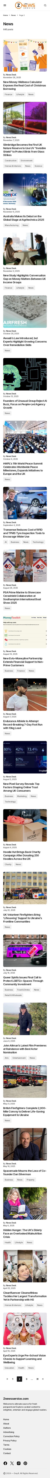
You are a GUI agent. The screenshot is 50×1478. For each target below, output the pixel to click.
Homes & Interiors (13, 166)
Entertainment (19, 1058)
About (6, 1423)
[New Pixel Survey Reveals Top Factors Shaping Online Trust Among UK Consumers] (25, 757)
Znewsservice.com (16, 1398)
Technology (38, 542)
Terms (6, 1444)
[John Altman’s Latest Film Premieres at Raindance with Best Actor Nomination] (25, 1019)
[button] (4, 5)
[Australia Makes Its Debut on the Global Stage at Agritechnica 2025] (25, 189)
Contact (7, 1453)
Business (15, 542)
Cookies (7, 1449)
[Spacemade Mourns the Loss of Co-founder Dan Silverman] (25, 1144)
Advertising (8, 1432)
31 (37, 1379)
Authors (7, 1428)
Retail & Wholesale (13, 995)
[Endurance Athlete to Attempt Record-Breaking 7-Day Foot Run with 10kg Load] (25, 694)
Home (5, 15)
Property (30, 1179)
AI (6, 542)
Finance (8, 94)
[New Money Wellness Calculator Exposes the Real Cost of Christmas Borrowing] (25, 55)
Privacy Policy (9, 1440)
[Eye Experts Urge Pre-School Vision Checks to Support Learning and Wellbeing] (25, 1329)
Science (38, 166)
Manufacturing (11, 225)
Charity (8, 864)
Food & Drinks (23, 990)
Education (9, 1368)
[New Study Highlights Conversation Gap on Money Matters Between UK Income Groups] (25, 249)
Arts (6, 1058)
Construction (11, 160)
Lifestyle (20, 94)
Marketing (22, 796)
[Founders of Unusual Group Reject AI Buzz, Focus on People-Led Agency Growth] (25, 374)
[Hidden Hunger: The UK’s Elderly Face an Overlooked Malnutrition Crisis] (25, 1203)
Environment (26, 160)
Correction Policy (11, 1436)
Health (8, 1242)
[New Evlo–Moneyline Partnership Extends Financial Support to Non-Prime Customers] (25, 632)
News (13, 15)
